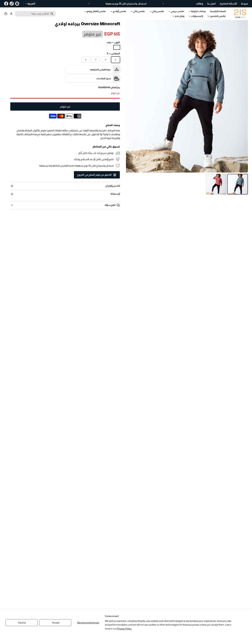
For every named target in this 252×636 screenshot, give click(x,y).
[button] (6, 13)
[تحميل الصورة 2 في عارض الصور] (216, 184)
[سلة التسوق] (6, 13)
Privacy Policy (124, 628)
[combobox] (35, 13)
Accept (55, 622)
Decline (22, 622)
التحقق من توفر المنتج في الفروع (94, 174)
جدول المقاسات (103, 78)
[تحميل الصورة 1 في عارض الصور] (237, 184)
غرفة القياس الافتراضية (100, 69)
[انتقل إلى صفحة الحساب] (11, 13)
